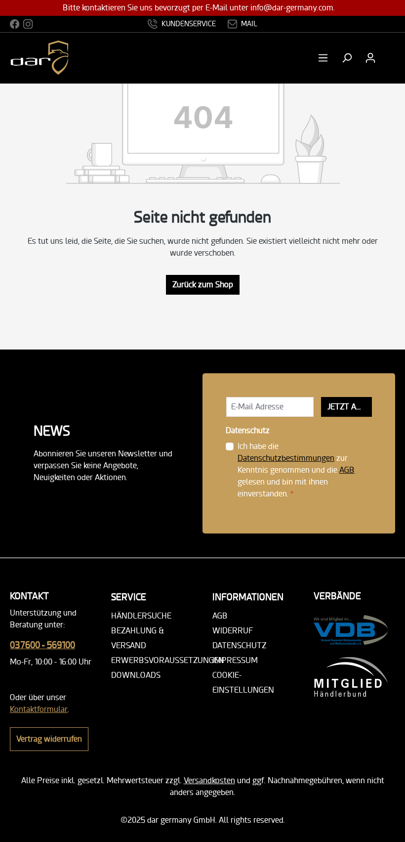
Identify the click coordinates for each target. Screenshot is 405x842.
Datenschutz (239, 645)
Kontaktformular (39, 709)
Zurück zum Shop (202, 284)
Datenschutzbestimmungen (286, 458)
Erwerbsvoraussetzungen (167, 660)
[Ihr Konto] (370, 58)
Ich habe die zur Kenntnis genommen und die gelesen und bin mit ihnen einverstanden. (296, 470)
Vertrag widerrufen (49, 739)
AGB (347, 470)
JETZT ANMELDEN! (349, 406)
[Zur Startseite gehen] (50, 58)
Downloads (136, 675)
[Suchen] (347, 58)
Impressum (235, 660)
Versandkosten (209, 780)
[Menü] (326, 58)
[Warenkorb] (388, 57)
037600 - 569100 (42, 645)
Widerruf (232, 630)
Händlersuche (141, 615)
